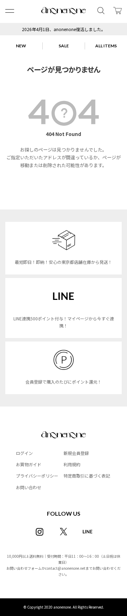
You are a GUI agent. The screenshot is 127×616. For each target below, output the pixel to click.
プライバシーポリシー (37, 476)
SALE (64, 45)
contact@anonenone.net (65, 568)
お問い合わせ (28, 487)
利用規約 (72, 464)
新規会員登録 (76, 453)
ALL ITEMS (106, 45)
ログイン (24, 453)
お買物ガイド (28, 464)
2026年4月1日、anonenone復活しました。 (63, 29)
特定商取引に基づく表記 (87, 476)
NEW (21, 45)
